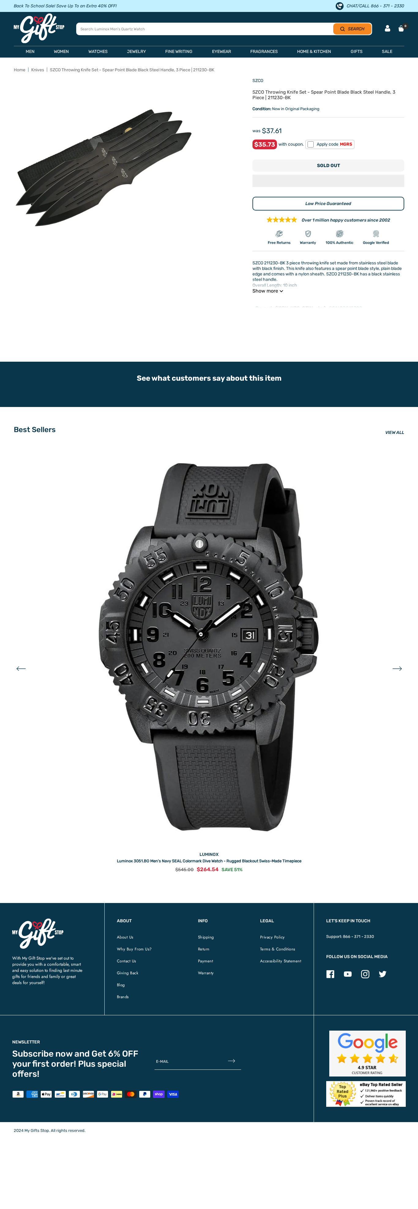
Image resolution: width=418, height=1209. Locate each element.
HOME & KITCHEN (314, 51)
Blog (121, 985)
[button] (328, 181)
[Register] (231, 1061)
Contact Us (126, 961)
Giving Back (128, 973)
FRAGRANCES (264, 51)
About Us (125, 937)
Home (19, 70)
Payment (205, 961)
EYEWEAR (221, 51)
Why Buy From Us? (134, 949)
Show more (265, 291)
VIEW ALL (394, 432)
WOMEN (61, 51)
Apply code (334, 144)
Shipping (206, 937)
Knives (37, 70)
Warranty (206, 973)
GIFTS (357, 51)
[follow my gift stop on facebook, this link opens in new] (330, 977)
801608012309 (345, 308)
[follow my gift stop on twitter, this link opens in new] (383, 977)
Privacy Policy (272, 937)
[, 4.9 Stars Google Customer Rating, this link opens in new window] (367, 1054)
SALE (387, 51)
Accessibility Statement (280, 961)
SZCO (257, 80)
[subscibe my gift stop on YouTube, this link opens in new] (348, 977)
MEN (30, 51)
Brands (123, 997)
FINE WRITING (178, 51)
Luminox (209, 854)
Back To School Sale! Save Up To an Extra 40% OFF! (65, 6)
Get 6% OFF (114, 1054)
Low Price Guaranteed (328, 203)
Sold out (328, 165)
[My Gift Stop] (37, 921)
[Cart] (401, 28)
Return (204, 949)
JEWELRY (136, 51)
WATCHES (98, 51)
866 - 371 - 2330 (358, 936)
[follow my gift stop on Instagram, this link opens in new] (365, 977)
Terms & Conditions (277, 949)
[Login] (387, 29)
